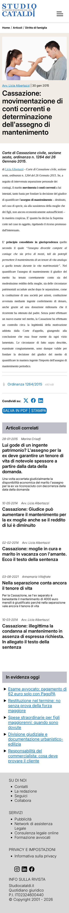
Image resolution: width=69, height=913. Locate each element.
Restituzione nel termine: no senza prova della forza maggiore (34, 705)
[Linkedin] (40, 400)
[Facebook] (33, 400)
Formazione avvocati (32, 837)
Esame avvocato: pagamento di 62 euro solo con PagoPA (37, 691)
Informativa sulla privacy (35, 856)
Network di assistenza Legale (33, 826)
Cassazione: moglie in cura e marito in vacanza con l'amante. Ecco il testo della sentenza (34, 554)
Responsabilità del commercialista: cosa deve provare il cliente (33, 755)
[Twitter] (26, 400)
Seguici (21, 795)
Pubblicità (23, 819)
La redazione (26, 791)
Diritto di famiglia (36, 27)
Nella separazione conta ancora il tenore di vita (34, 585)
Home (6, 27)
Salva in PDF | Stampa (24, 410)
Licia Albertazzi (14, 169)
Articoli (17, 27)
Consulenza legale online (37, 833)
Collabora (23, 800)
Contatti (21, 786)
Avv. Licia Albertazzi (16, 85)
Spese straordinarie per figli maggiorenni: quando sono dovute (34, 722)
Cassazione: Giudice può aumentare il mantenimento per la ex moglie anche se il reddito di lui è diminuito (34, 517)
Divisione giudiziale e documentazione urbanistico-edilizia (35, 739)
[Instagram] (17, 869)
